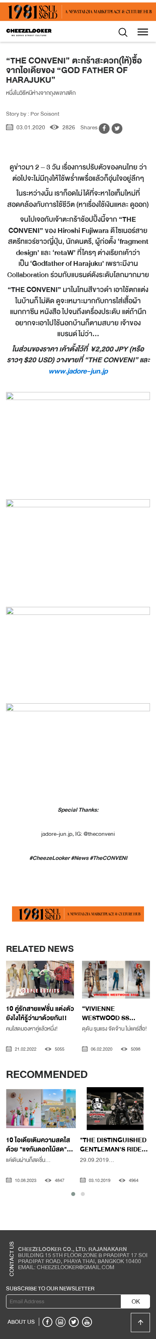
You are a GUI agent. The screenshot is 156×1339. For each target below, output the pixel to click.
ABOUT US (21, 1322)
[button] (73, 1194)
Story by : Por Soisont (32, 113)
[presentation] (12, 981)
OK (136, 1301)
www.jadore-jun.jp (78, 371)
